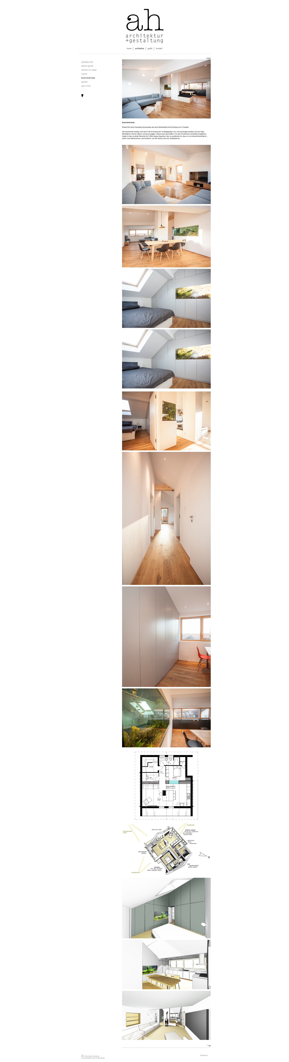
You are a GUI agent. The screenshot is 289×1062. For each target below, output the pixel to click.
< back (208, 58)
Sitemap (96, 1056)
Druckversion (88, 1056)
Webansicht (204, 1055)
